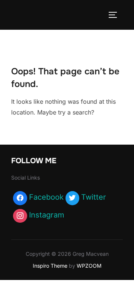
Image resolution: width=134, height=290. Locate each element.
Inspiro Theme (50, 265)
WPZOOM (89, 265)
